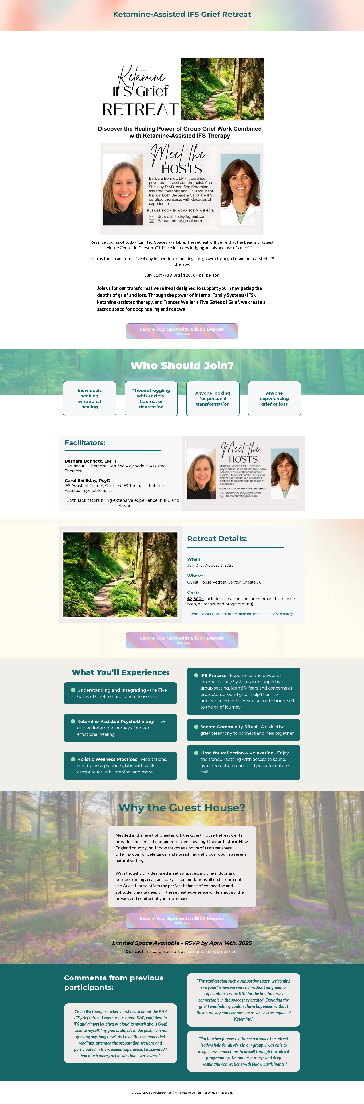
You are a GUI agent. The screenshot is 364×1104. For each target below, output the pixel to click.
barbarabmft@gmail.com (212, 951)
